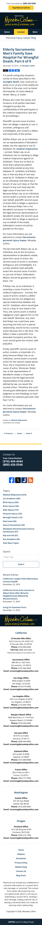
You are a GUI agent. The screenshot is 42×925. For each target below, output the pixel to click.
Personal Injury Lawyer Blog (21, 20)
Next (29, 433)
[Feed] (30, 480)
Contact (21, 32)
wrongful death (11, 81)
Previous (8, 433)
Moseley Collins (29, 911)
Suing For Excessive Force (14, 607)
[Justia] (24, 480)
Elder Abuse (11, 510)
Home (7, 32)
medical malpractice (27, 148)
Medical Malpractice (19, 420)
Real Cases (9, 521)
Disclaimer (21, 858)
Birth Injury (11, 502)
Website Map (21, 867)
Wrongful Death (13, 517)
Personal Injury (12, 513)
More (35, 32)
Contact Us (21, 871)
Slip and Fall (10, 535)
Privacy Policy (21, 862)
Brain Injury (11, 506)
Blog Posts (21, 875)
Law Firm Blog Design (21, 922)
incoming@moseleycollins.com (24, 671)
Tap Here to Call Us (21, 7)
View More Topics (11, 543)
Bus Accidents (11, 539)
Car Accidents (11, 498)
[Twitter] (18, 480)
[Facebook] (12, 480)
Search (21, 564)
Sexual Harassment (14, 525)
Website (21, 854)
